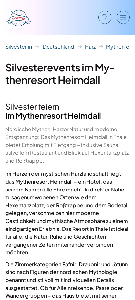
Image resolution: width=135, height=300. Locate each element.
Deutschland (58, 46)
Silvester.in (18, 46)
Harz (90, 46)
